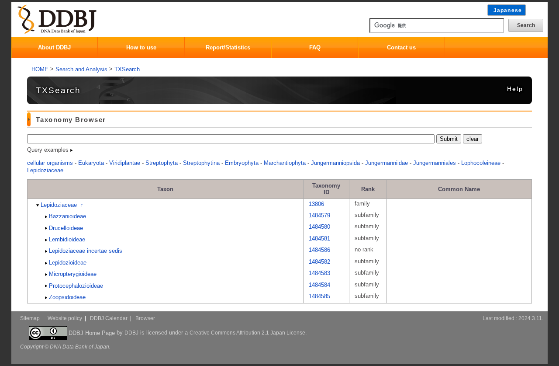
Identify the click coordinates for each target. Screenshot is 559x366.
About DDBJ (54, 47)
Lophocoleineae (480, 163)
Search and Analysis (81, 69)
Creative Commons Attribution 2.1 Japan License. (248, 332)
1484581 (319, 238)
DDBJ (131, 332)
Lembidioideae (67, 239)
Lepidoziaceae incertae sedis (85, 250)
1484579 (319, 215)
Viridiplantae (124, 163)
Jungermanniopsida (335, 163)
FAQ (315, 47)
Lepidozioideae (67, 262)
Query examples (48, 149)
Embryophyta (242, 163)
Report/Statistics (228, 47)
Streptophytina (201, 163)
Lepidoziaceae (45, 170)
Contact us (401, 47)
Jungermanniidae (386, 163)
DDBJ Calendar (109, 318)
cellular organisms (50, 163)
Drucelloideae (66, 228)
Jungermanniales (434, 163)
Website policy (65, 318)
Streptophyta (161, 163)
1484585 (319, 296)
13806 (316, 203)
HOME (39, 69)
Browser (145, 318)
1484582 (319, 261)
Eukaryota (91, 163)
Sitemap (30, 318)
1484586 (319, 250)
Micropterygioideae (73, 274)
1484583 (319, 273)
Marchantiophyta (285, 163)
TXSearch (127, 69)
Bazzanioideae (67, 216)
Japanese (507, 10)
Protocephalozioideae (76, 285)
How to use (141, 47)
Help (515, 88)
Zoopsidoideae (67, 297)
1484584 (319, 285)
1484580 (319, 226)
